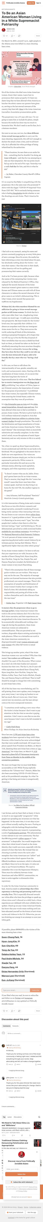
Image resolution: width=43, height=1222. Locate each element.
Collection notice (35, 1207)
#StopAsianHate (8, 9)
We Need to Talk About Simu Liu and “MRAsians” (16, 1124)
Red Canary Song (34, 603)
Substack (11, 1218)
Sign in (38, 3)
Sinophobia (17, 193)
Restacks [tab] (15, 1026)
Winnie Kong (11, 29)
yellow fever (35, 514)
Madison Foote (15, 1132)
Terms (26, 1207)
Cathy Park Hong (13, 726)
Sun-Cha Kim (8, 945)
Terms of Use (33, 1187)
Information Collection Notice (28, 1189)
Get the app (32, 1212)
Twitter (24, 246)
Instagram (29, 998)
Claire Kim (17, 86)
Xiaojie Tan (7, 963)
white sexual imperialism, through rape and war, (20, 405)
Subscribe (31, 3)
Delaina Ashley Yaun (11, 954)
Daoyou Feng (8, 967)
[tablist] (11, 1026)
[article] (21, 1129)
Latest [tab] (9, 1117)
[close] (37, 1152)
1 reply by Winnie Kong (16, 1071)
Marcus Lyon (8, 976)
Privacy (20, 1207)
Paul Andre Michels (11, 958)
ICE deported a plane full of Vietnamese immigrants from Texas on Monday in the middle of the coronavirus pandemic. (20, 755)
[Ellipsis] (40, 1045)
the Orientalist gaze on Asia (16, 404)
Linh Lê (8, 1045)
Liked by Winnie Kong (15, 1047)
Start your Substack (16, 1212)
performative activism (17, 833)
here (32, 498)
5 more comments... (8, 1106)
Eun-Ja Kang (8, 980)
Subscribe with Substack (23, 1182)
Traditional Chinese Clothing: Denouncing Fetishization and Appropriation (15, 1142)
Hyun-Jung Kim (9, 941)
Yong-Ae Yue (8, 950)
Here (21, 109)
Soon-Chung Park (10, 937)
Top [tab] (4, 1117)
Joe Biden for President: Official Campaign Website (24, 806)
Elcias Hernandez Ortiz (13, 971)
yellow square (24, 838)
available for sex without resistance (15, 531)
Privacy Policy (23, 1191)
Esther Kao (10, 603)
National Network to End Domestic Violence (22, 534)
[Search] (39, 1117)
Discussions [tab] (18, 1117)
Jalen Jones (10, 1078)
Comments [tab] (6, 1026)
